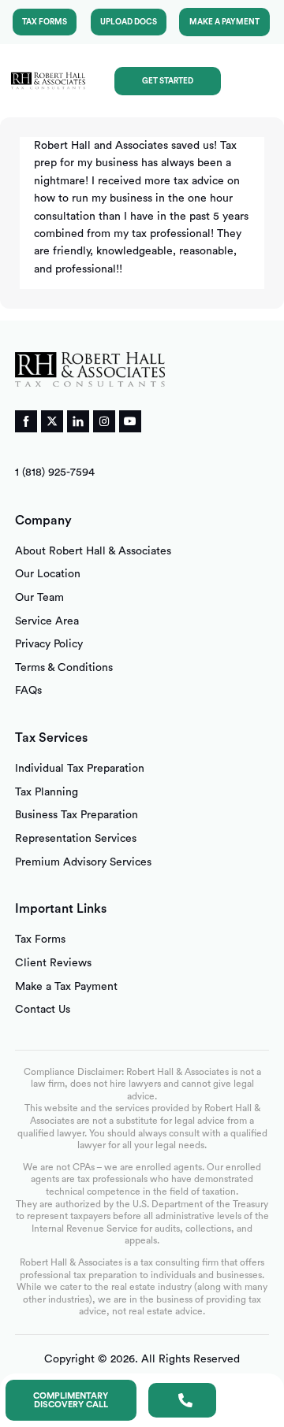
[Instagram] (104, 421)
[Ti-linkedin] (78, 421)
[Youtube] (130, 421)
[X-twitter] (52, 421)
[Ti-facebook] (26, 421)
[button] (256, 81)
